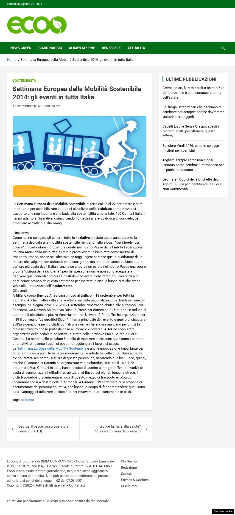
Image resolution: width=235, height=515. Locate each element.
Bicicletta (27, 400)
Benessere (111, 48)
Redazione (129, 467)
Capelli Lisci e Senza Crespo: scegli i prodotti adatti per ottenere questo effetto (190, 131)
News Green (20, 48)
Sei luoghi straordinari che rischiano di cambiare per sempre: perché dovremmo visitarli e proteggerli (193, 112)
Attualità (136, 48)
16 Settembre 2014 (26, 106)
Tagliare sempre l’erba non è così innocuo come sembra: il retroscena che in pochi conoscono (193, 165)
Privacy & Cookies (135, 480)
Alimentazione (82, 48)
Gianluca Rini (51, 106)
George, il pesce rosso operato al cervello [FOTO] (43, 428)
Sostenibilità (24, 80)
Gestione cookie (223, 511)
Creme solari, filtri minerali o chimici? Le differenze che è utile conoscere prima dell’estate (193, 93)
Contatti (127, 474)
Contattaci (77, 485)
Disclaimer (129, 486)
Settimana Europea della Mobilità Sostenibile (51, 348)
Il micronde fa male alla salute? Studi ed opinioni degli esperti (117, 428)
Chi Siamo (129, 461)
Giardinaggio (50, 48)
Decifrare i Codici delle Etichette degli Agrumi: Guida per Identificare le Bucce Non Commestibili (192, 184)
